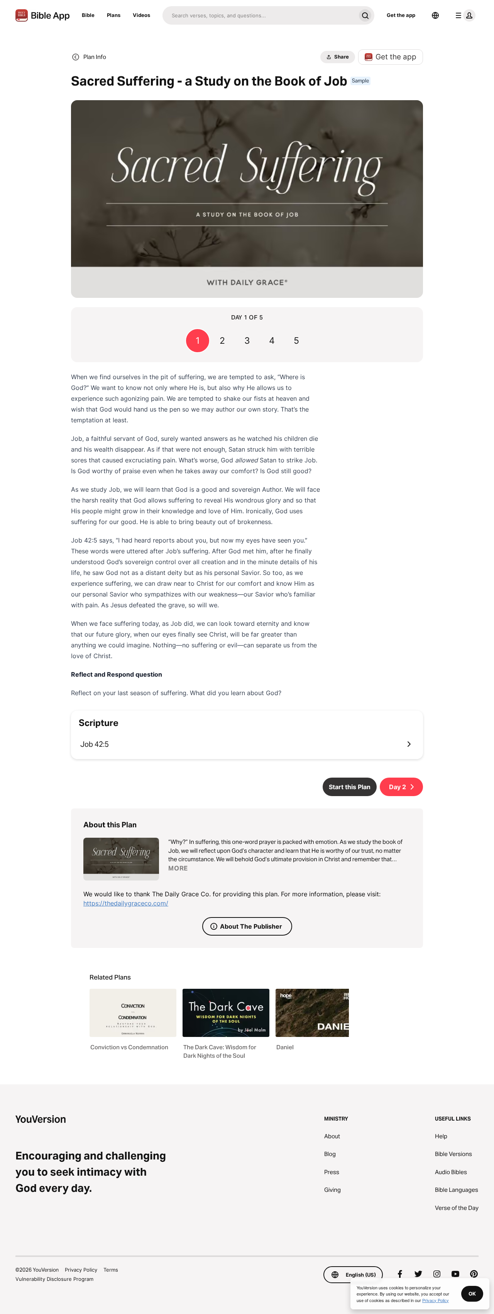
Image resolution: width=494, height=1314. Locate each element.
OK (472, 1293)
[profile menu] (464, 15)
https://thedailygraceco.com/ (125, 903)
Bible (88, 15)
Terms (110, 1270)
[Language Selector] (435, 15)
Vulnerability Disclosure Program (54, 1279)
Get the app (401, 15)
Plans (113, 15)
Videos (141, 15)
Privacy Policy (81, 1270)
